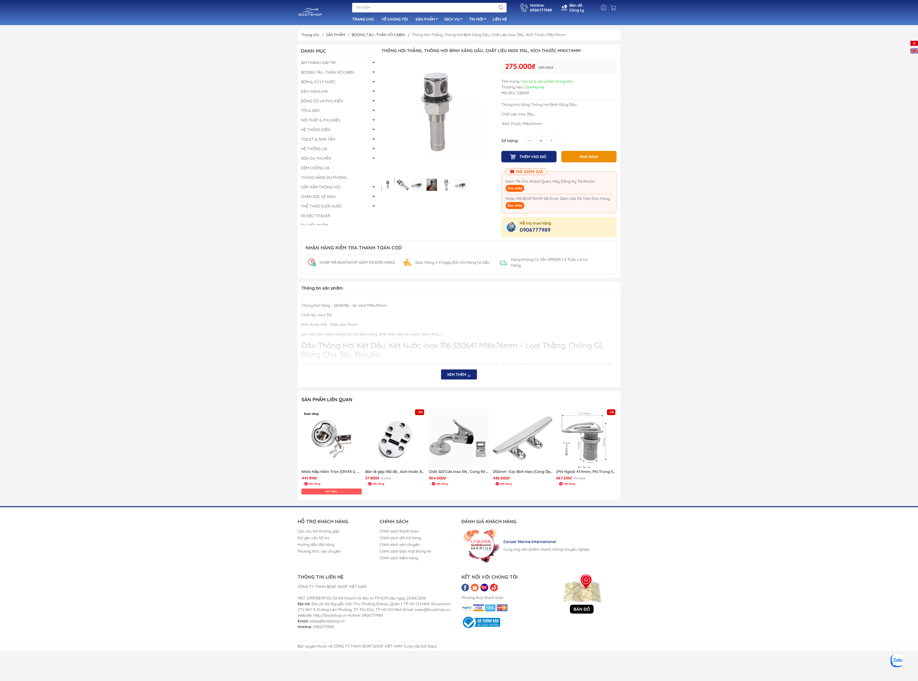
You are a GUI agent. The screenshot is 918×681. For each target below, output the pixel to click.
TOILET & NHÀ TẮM (318, 139)
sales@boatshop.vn (327, 621)
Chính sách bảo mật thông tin (405, 551)
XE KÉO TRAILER (315, 215)
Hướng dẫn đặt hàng (316, 544)
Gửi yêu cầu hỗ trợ (313, 537)
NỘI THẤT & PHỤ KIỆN (320, 120)
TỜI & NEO (310, 110)
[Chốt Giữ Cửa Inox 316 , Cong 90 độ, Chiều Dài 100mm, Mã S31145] (395, 438)
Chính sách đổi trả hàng (400, 537)
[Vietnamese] (914, 42)
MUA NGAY (589, 156)
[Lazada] (484, 587)
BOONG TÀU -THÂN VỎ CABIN (381, 34)
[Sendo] (494, 587)
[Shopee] (475, 587)
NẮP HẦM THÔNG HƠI (320, 187)
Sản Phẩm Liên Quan (326, 399)
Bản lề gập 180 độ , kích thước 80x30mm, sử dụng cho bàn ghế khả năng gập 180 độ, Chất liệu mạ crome (331, 471)
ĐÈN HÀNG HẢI (314, 91)
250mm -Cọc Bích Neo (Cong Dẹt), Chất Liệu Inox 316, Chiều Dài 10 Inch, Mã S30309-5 (459, 471)
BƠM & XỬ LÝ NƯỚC (318, 81)
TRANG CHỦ (363, 19)
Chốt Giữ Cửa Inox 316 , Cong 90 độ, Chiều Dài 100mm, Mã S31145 (395, 471)
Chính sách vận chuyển (400, 544)
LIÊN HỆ (500, 19)
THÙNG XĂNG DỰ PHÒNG (324, 177)
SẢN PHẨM (425, 19)
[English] (914, 50)
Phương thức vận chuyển (319, 551)
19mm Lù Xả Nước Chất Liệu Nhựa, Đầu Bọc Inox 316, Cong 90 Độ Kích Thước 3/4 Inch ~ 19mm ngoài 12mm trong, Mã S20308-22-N (586, 471)
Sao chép (515, 188)
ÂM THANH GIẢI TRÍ (318, 62)
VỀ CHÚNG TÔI (395, 19)
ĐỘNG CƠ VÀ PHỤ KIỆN (322, 101)
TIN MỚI (476, 19)
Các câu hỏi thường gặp (318, 531)
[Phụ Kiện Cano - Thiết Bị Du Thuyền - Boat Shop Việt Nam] (310, 13)
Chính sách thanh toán (399, 531)
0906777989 (535, 229)
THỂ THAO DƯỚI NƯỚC (321, 206)
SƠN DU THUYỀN (316, 158)
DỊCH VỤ (451, 19)
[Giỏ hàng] (614, 7)
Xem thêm (457, 374)
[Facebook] (465, 587)
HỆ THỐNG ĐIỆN (315, 129)
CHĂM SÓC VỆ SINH (318, 196)
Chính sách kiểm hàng (399, 557)
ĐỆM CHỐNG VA (315, 167)
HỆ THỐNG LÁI (314, 148)
